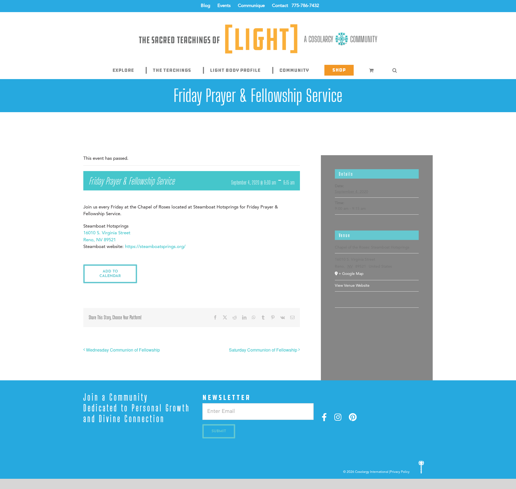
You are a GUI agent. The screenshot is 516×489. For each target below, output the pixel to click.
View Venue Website (352, 286)
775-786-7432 (305, 5)
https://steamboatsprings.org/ (155, 246)
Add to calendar (110, 274)
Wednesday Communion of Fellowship (123, 350)
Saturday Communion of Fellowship (263, 350)
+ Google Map (351, 274)
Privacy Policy (400, 472)
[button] (394, 70)
